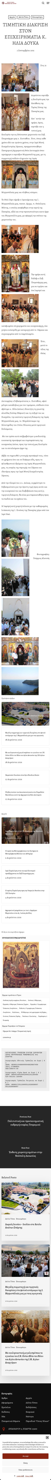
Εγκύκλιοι (6, 1407)
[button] (47, 1437)
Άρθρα (4, 1398)
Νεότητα (30, 1416)
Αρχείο (12, 17)
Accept (25, 1456)
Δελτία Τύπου (23, 17)
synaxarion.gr (7, 1037)
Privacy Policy (29, 1476)
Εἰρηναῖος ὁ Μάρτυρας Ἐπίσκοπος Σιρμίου (15, 1004)
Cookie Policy (20, 1476)
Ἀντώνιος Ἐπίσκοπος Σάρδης (11, 1016)
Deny (25, 1463)
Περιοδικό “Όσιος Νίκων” (37, 1421)
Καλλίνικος (16, 1012)
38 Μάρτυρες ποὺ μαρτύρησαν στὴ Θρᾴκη (33, 1012)
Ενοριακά (30, 1411)
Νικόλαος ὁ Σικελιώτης (29, 1016)
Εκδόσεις (5, 1411)
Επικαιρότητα (37, 17)
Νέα (3, 1416)
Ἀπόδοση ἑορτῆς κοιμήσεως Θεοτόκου (14, 1000)
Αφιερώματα (7, 1402)
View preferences (25, 1470)
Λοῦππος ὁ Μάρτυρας (34, 1000)
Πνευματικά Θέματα (10, 1421)
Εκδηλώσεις (31, 1407)
